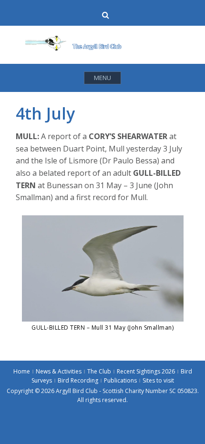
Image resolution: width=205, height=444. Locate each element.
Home (21, 371)
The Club (99, 371)
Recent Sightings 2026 (146, 371)
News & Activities (59, 371)
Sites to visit (158, 380)
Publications (120, 380)
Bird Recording (78, 380)
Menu (102, 77)
